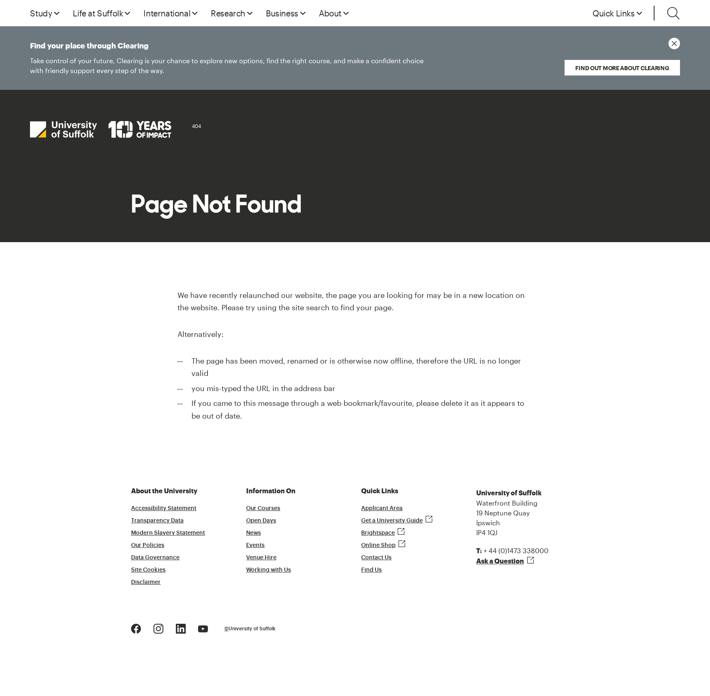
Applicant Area (382, 508)
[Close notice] (674, 43)
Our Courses (263, 508)
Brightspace (378, 533)
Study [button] (41, 13)
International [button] (166, 13)
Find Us (371, 570)
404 (196, 126)
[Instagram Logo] (158, 628)
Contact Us (376, 558)
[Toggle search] (673, 13)
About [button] (330, 13)
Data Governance (155, 558)
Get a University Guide (392, 521)
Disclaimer (146, 582)
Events (255, 545)
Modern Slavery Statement (168, 533)
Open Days (261, 521)
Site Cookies (148, 570)
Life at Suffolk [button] (98, 13)
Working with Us (268, 570)
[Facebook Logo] (136, 628)
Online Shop (378, 545)
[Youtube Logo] (203, 628)
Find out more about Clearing (622, 67)
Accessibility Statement (163, 508)
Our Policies (147, 545)
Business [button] (282, 13)
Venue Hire (261, 558)
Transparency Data (157, 521)
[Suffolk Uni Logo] (100, 129)
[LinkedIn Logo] (181, 628)
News (253, 533)
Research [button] (228, 13)
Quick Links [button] (613, 13)
